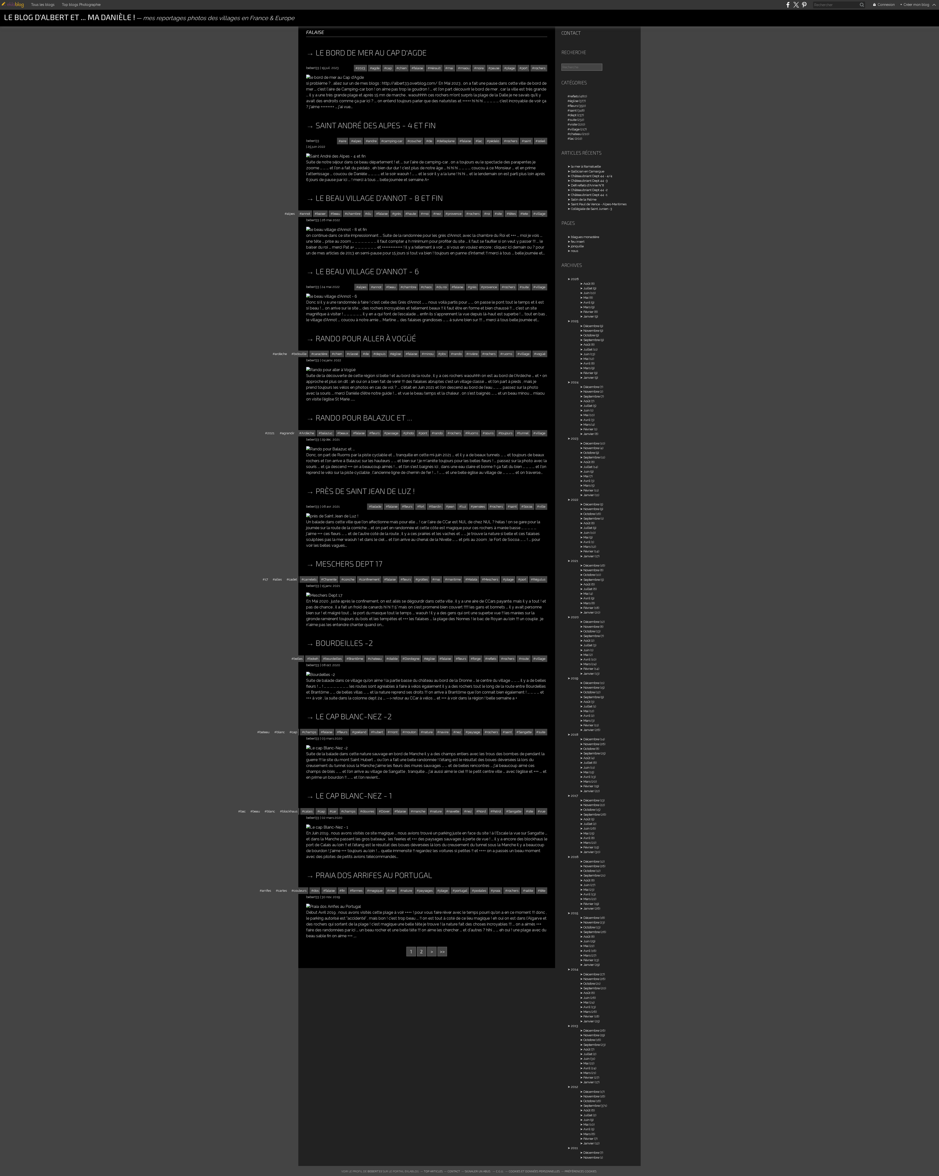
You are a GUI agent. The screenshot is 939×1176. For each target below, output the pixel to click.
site (499, 214)
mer (392, 890)
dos (316, 890)
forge (477, 659)
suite (525, 287)
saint (527, 141)
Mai (586, 297)
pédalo (494, 141)
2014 (574, 969)
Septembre (591, 340)
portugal (461, 890)
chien (403, 68)
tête (542, 890)
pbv (443, 354)
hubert (378, 732)
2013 (574, 1026)
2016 (575, 857)
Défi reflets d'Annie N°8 (587, 185)
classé (353, 354)
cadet (293, 579)
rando (457, 354)
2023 (361, 68)
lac (480, 141)
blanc (281, 732)
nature (428, 732)
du (369, 214)
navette (453, 811)
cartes (282, 890)
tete (526, 214)
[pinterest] (804, 5)
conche (349, 579)
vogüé (540, 354)
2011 (574, 1148)
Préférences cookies (580, 1171)
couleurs (300, 890)
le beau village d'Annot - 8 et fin (379, 197)
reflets (491, 659)
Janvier (588, 316)
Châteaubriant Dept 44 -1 (589, 195)
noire (480, 68)
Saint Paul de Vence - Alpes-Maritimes (598, 204)
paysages (426, 890)
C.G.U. (500, 1171)
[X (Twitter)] (796, 5)
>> (442, 951)
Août (586, 283)
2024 (575, 382)
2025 (574, 321)
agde (376, 68)
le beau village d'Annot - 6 (367, 271)
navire (443, 732)
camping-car (392, 141)
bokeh (313, 659)
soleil (541, 141)
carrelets (310, 579)
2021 (271, 433)
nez (438, 214)
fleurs (375, 433)
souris (489, 433)
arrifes (266, 890)
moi (426, 214)
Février (588, 312)
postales (480, 890)
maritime (454, 579)
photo (409, 433)
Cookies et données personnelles (534, 1171)
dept (573, 115)
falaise (418, 68)
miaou (465, 68)
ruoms (508, 354)
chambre (353, 214)
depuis (380, 354)
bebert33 (375, 1171)
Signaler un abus (478, 1171)
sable (529, 890)
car (334, 811)
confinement (370, 579)
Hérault (435, 68)
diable (393, 659)
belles (298, 659)
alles (278, 579)
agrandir (288, 433)
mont (394, 732)
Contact (571, 33)
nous (574, 251)
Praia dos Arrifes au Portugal (374, 874)
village (540, 214)
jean (451, 506)
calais (308, 811)
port (524, 68)
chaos (427, 287)
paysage (474, 732)
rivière (473, 354)
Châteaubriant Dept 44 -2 (589, 190)
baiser (321, 214)
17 (266, 579)
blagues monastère (585, 237)
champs (310, 732)
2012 (574, 1087)
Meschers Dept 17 (349, 563)
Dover (385, 811)
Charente (329, 579)
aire (343, 141)
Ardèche (308, 433)
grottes (423, 579)
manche (419, 811)
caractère (320, 354)
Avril (586, 302)
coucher (416, 141)
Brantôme (356, 659)
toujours (506, 433)
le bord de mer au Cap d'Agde (371, 52)
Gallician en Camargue (587, 171)
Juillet (587, 288)
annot (306, 214)
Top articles (433, 1171)
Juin (586, 293)
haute (412, 214)
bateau (264, 732)
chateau (376, 659)
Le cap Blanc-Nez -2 (354, 716)
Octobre (589, 335)
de (430, 141)
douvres (368, 811)
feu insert (577, 241)
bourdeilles (333, 659)
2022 (574, 500)
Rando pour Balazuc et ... (364, 417)
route (525, 659)
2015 (574, 913)
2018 (574, 734)
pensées (479, 506)
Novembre (591, 330)
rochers (539, 68)
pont (424, 433)
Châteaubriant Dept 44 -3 (589, 181)
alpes (357, 141)
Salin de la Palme (583, 199)
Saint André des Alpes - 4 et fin (376, 125)
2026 (575, 279)
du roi (442, 287)
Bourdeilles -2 (344, 642)
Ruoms (473, 433)
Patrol (497, 811)
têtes (512, 214)
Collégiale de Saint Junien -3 (591, 209)
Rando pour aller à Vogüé (366, 338)
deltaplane (447, 141)
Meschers (491, 579)
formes (357, 890)
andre (372, 141)
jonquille (577, 246)
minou (429, 354)
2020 (575, 617)
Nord (482, 811)
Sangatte (525, 732)
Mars (587, 307)
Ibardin (436, 506)
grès (397, 214)
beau (336, 214)
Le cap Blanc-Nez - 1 (354, 795)
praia (496, 890)
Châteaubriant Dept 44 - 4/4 (591, 176)
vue (542, 811)
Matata (472, 579)
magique (375, 890)
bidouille (300, 354)
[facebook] (788, 5)
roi (488, 214)
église (396, 354)
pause (495, 68)
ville (542, 506)
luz (463, 506)
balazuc (327, 433)
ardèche (281, 354)
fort (421, 506)
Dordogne (412, 659)
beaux (343, 433)
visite (573, 124)
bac (243, 811)
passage (392, 433)
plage (510, 68)
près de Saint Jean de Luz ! (365, 490)
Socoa (528, 506)
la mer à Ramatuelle (586, 166)
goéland (360, 732)
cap (389, 68)
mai (450, 68)
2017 (574, 796)
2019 (574, 678)
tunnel (524, 433)
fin (343, 890)
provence (454, 214)
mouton (410, 732)
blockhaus (289, 811)
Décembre (591, 326)
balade (376, 506)
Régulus (539, 579)
